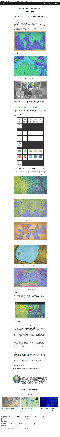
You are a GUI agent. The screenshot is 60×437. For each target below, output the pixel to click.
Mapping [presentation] (12, 408)
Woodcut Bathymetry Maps (47, 410)
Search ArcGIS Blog (56, 3)
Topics (50, 3)
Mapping (27, 8)
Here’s (15, 168)
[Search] (56, 1)
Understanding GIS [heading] (28, 416)
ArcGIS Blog (3, 3)
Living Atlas (21, 174)
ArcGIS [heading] (9, 416)
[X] (4, 423)
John (15, 352)
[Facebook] (2, 423)
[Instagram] (4, 425)
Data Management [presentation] (51, 408)
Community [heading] (18, 416)
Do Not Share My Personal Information (50, 434)
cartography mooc (42, 78)
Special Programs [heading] (44, 416)
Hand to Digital (24, 410)
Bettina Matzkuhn (30, 361)
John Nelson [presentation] (8, 408)
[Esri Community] (2, 425)
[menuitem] (11, 418)
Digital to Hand (5, 410)
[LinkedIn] (6, 423)
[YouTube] (6, 425)
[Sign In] (58, 1)
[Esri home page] (2, 1)
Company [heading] (35, 416)
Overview (45, 3)
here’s (41, 295)
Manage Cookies (38, 434)
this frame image (30, 354)
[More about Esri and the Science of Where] (4, 419)
